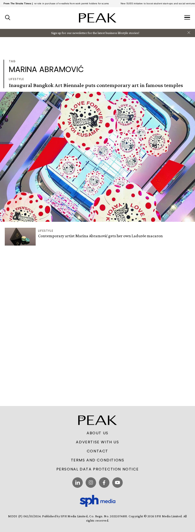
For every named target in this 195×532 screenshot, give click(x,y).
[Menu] (187, 17)
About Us (97, 433)
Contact (97, 451)
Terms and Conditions (97, 460)
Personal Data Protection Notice (97, 469)
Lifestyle (16, 79)
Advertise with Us (97, 442)
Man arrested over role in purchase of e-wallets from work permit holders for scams (54, 3)
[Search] (8, 18)
